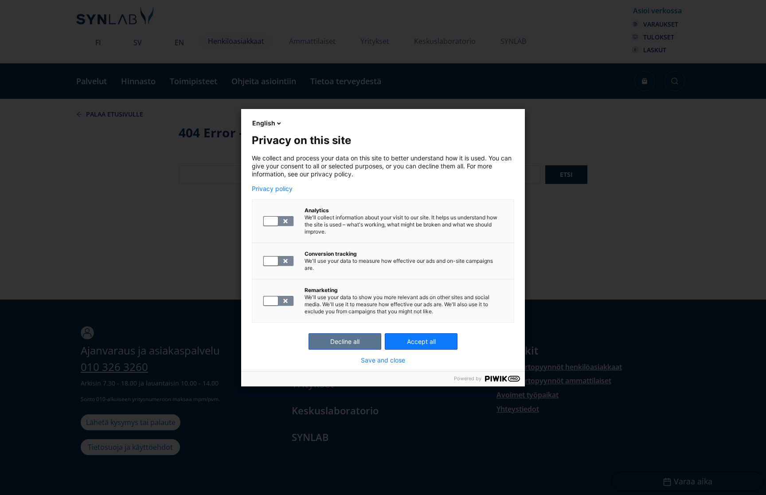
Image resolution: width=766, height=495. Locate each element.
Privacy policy (272, 188)
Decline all (345, 341)
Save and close (383, 360)
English (263, 123)
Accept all (421, 341)
